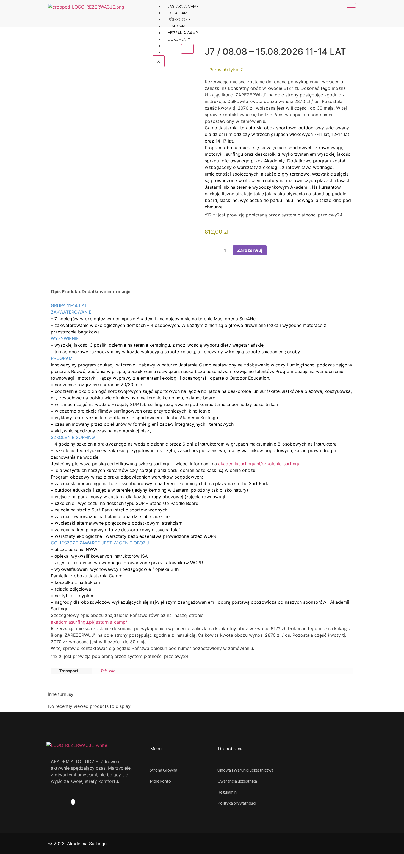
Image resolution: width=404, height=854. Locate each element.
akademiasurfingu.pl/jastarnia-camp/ (90, 622)
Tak (103, 670)
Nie (112, 670)
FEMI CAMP (178, 26)
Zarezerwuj (249, 250)
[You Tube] (73, 802)
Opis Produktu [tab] (66, 291)
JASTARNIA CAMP (183, 6)
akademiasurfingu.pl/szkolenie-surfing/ (259, 463)
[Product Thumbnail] (187, 49)
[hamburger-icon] (351, 5)
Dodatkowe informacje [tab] (106, 291)
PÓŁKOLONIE (179, 19)
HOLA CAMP (179, 13)
